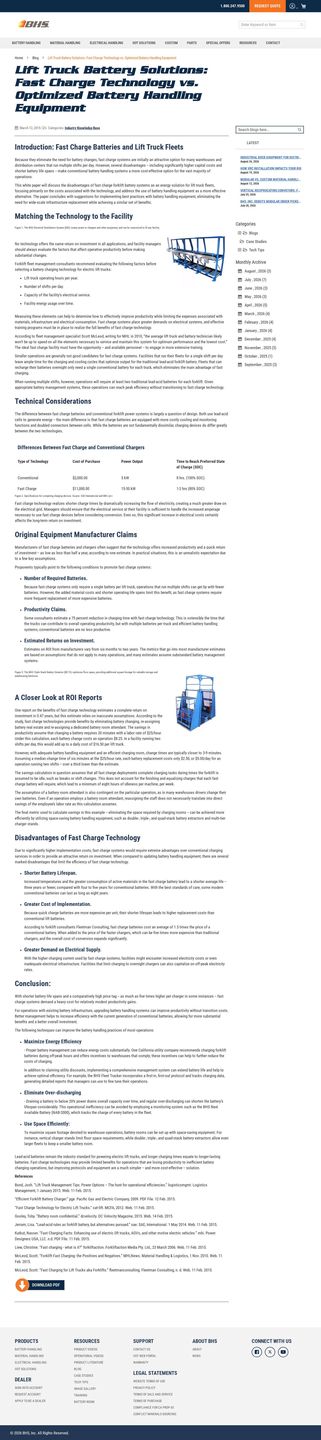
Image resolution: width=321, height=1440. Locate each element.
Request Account (28, 1394)
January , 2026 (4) (257, 330)
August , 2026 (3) (256, 271)
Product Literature (88, 1362)
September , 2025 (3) (259, 364)
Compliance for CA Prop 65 (153, 1407)
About (197, 1349)
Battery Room (84, 1402)
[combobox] (272, 24)
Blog (35, 58)
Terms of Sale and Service (153, 1394)
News (196, 1356)
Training (80, 1395)
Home (19, 58)
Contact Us (141, 1349)
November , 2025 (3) (259, 347)
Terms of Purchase (147, 1401)
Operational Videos (88, 1356)
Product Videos (85, 1349)
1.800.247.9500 (232, 6)
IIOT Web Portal (144, 1356)
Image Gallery (85, 1389)
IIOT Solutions (25, 1369)
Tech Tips (256, 250)
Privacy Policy (144, 1388)
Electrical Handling (31, 1362)
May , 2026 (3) (254, 296)
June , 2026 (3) (254, 288)
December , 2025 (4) (259, 339)
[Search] (299, 129)
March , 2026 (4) (256, 313)
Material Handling (29, 1356)
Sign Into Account (29, 1388)
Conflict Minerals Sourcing (154, 1414)
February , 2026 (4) (257, 322)
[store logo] (33, 24)
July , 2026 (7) (254, 279)
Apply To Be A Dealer (30, 1401)
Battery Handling (28, 1349)
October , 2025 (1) (257, 356)
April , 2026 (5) (254, 305)
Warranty (140, 1362)
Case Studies (256, 241)
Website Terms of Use (149, 1381)
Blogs (253, 233)
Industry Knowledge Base (82, 128)
